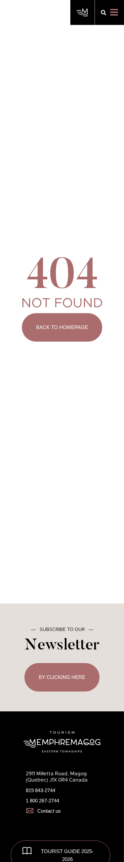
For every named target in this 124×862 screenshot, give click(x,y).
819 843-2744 (40, 790)
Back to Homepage (62, 327)
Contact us (49, 811)
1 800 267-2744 (42, 800)
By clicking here (62, 677)
